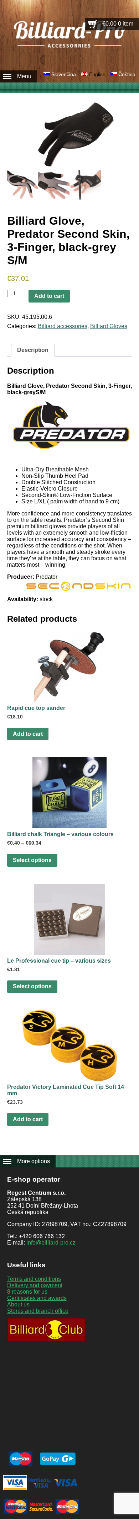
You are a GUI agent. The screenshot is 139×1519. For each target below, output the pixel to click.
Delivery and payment (34, 1285)
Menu (24, 76)
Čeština (126, 74)
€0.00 (117, 24)
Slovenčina (63, 74)
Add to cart (49, 296)
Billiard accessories (62, 326)
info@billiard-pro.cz (51, 1243)
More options (33, 1161)
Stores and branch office (37, 1311)
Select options (32, 860)
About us (18, 1304)
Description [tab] (32, 350)
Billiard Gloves (108, 326)
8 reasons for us (27, 1292)
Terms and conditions (34, 1279)
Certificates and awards (37, 1298)
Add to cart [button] (28, 734)
